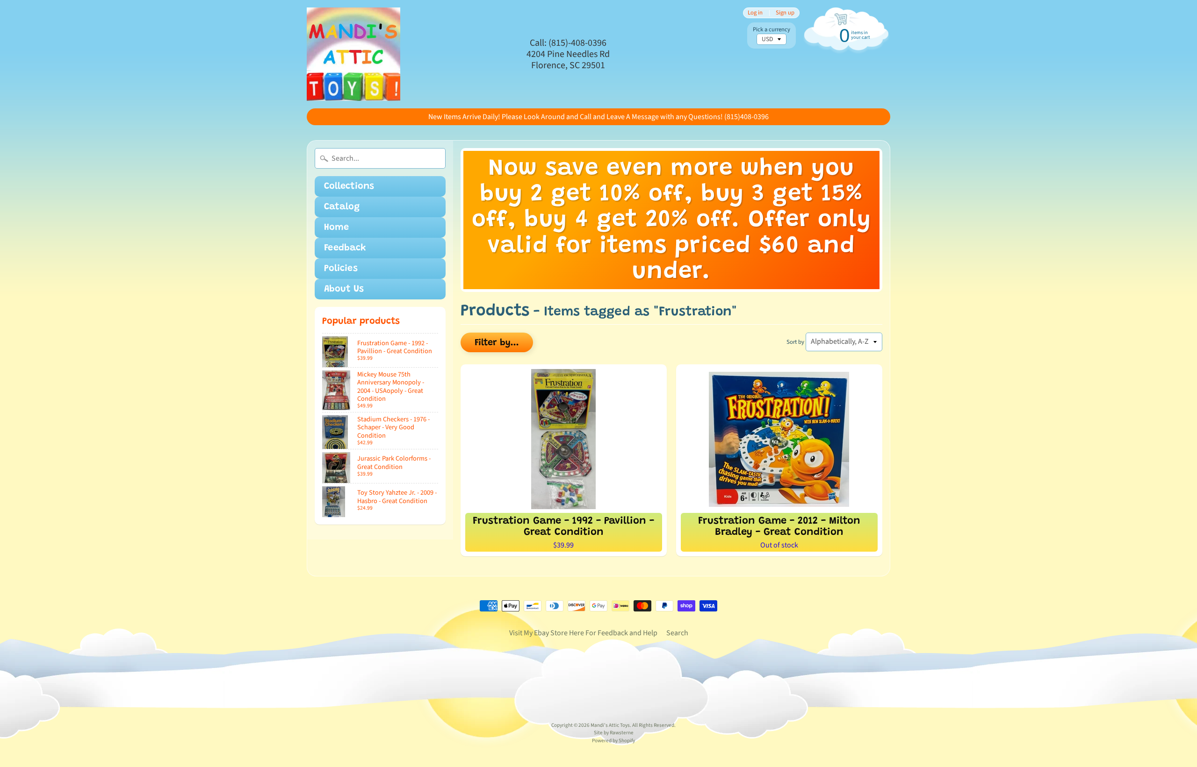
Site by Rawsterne (614, 732)
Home (336, 227)
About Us (344, 289)
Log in (755, 13)
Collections (349, 186)
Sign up (785, 13)
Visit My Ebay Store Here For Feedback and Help (583, 633)
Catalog (342, 207)
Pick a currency (771, 29)
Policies (341, 268)
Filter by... (497, 343)
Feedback (345, 248)
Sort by (795, 342)
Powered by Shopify (613, 740)
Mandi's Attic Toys (610, 725)
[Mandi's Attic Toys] (353, 54)
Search (677, 633)
